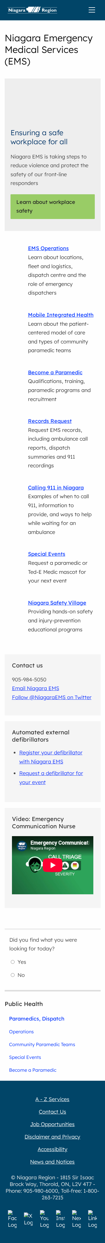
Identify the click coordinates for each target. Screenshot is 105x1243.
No (21, 975)
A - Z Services (52, 1099)
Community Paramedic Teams (42, 1044)
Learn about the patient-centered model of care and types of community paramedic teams (61, 332)
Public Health (24, 1003)
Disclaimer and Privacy (52, 1136)
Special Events (25, 1057)
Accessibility (52, 1149)
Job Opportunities (52, 1124)
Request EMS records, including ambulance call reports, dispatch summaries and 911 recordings (58, 443)
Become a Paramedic (32, 1070)
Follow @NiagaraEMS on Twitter (52, 697)
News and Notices (52, 1161)
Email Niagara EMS (35, 688)
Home (32, 10)
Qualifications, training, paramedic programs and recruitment (59, 386)
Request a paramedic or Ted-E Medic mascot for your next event (58, 567)
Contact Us (52, 1111)
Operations (21, 1031)
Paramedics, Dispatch (36, 1018)
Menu (93, 10)
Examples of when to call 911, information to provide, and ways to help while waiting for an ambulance (60, 509)
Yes (22, 962)
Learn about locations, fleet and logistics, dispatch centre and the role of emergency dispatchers (57, 270)
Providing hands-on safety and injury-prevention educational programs (60, 616)
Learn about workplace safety (45, 206)
